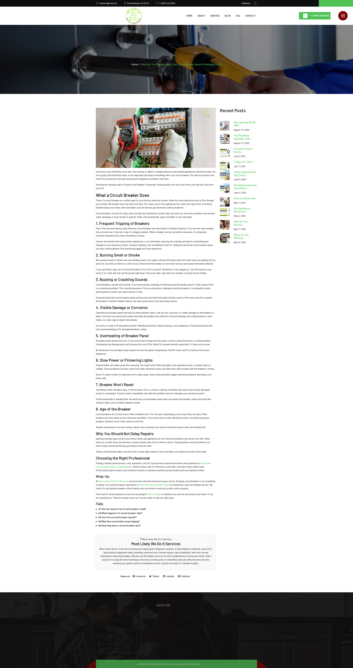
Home (189, 15)
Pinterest (185, 576)
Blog (228, 15)
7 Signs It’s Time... (244, 161)
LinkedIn (170, 576)
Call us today (154, 494)
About (201, 15)
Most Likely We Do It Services (113, 481)
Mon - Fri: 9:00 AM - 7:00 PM (224, 630)
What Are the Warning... (241, 236)
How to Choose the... (245, 198)
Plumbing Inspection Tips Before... (245, 186)
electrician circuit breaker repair (154, 485)
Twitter (156, 576)
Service (215, 15)
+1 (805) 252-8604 (167, 3)
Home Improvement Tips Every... (245, 173)
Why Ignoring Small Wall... (244, 124)
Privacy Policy (166, 643)
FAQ (238, 15)
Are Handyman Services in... (242, 210)
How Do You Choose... (241, 223)
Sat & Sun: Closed (218, 636)
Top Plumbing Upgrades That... (243, 137)
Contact (250, 15)
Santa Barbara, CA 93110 (138, 3)
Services (163, 620)
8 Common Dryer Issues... (243, 150)
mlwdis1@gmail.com (108, 3)
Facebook (140, 576)
